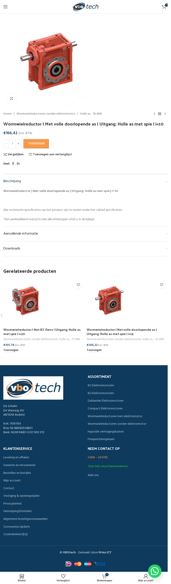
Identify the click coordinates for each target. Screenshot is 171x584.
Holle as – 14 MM (153, 339)
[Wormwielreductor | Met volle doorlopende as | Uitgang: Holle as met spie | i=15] (127, 301)
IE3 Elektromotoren (101, 385)
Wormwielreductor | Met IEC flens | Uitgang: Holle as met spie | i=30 (42, 332)
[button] (10, 350)
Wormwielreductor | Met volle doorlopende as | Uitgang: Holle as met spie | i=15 (122, 332)
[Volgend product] (165, 114)
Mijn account (12, 480)
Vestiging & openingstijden (21, 496)
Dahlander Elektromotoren (106, 401)
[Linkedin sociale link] (18, 164)
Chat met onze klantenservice (108, 466)
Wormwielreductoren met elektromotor (115, 416)
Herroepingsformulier (17, 511)
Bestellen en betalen (17, 473)
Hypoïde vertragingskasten (106, 432)
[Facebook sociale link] (13, 164)
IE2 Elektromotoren (101, 393)
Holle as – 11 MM (69, 339)
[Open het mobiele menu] (5, 6)
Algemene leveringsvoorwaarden (25, 519)
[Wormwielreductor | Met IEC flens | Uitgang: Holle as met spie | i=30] (43, 301)
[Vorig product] (154, 114)
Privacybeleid (12, 504)
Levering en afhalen (16, 457)
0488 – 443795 (98, 457)
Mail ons (93, 475)
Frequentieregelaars (101, 439)
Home (7, 114)
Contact (8, 488)
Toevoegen (36, 143)
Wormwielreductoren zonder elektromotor (45, 114)
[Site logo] (85, 6)
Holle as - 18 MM (91, 114)
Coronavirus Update (16, 527)
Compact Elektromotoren (105, 409)
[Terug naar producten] (159, 114)
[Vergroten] (12, 99)
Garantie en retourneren (19, 465)
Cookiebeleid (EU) (15, 534)
